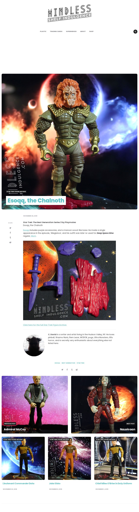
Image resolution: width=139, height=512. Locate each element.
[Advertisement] (69, 53)
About (83, 31)
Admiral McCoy (15, 429)
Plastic (43, 31)
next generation (68, 363)
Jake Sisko (54, 483)
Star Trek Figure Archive (16, 191)
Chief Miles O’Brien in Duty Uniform (113, 483)
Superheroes (71, 31)
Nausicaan (127, 429)
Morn (33, 236)
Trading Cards (56, 31)
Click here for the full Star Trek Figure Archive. (45, 325)
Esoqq (26, 230)
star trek (80, 363)
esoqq (57, 363)
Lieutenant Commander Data (18, 483)
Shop (91, 31)
